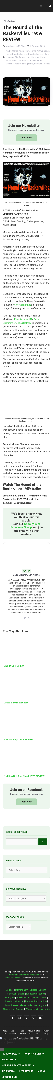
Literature (26, 1071)
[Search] (42, 841)
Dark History (32, 1053)
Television (8, 1071)
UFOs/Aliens (9, 1077)
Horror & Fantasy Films (17, 1065)
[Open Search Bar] (50, 6)
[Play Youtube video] (26, 540)
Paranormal (9, 1053)
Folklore (7, 1059)
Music (41, 1071)
